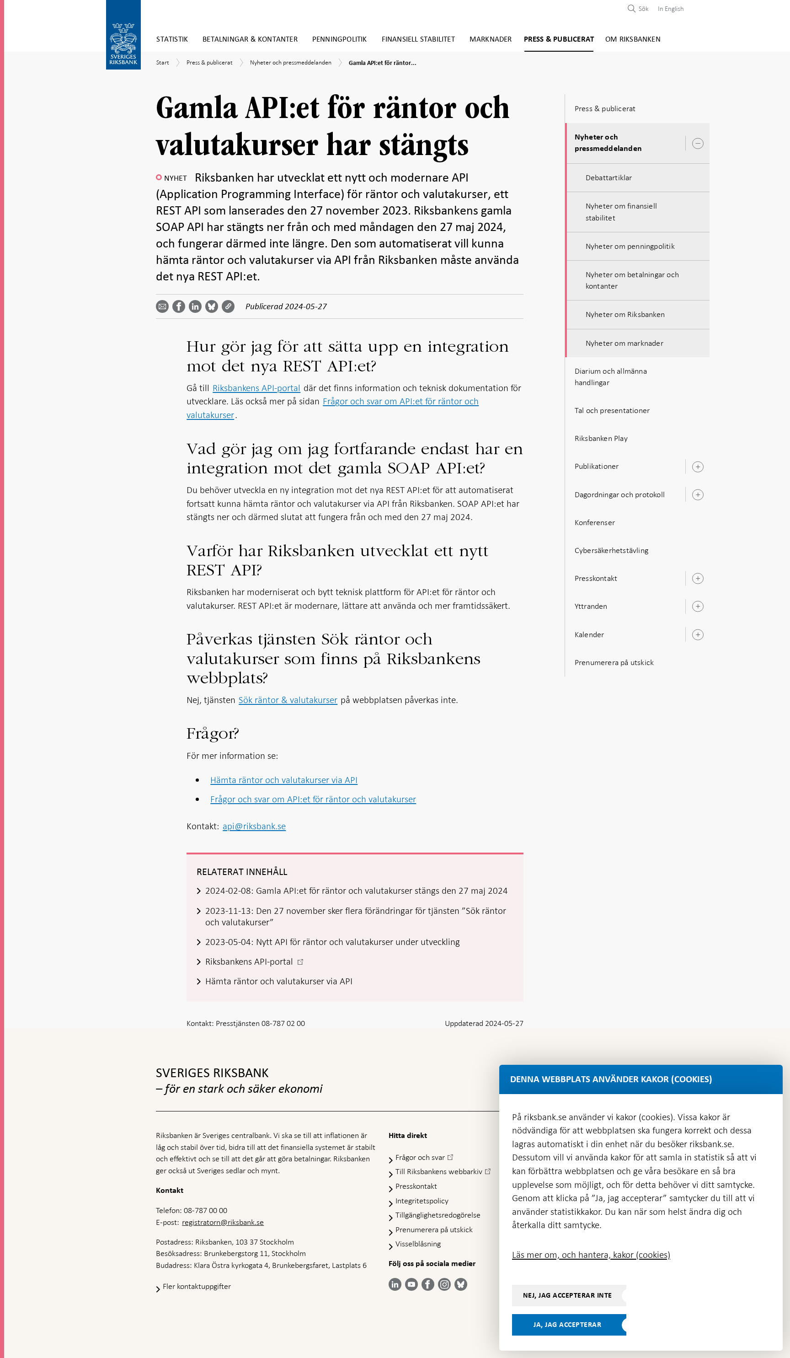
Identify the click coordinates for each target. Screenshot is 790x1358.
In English (671, 9)
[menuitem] (668, 8)
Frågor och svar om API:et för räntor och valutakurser (313, 799)
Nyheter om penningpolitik (630, 246)
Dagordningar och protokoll (620, 494)
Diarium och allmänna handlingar (611, 376)
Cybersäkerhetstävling (611, 550)
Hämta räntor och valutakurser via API (284, 780)
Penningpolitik (339, 39)
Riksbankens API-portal (256, 388)
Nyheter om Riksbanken (625, 314)
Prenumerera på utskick (614, 662)
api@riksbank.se (254, 826)
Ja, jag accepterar (567, 1324)
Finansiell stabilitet (418, 39)
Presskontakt (596, 578)
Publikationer (597, 466)
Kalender (589, 634)
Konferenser (595, 522)
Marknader (491, 39)
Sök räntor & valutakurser (288, 700)
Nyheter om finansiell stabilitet (621, 211)
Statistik (172, 39)
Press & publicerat (559, 39)
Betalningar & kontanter (250, 39)
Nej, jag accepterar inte (567, 1295)
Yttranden (591, 606)
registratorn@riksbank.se (223, 1222)
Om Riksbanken (633, 39)
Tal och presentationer (612, 410)
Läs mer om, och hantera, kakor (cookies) (591, 1255)
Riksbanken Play (601, 438)
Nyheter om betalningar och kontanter (632, 280)
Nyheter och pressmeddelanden (608, 143)
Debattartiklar (609, 177)
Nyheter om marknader (624, 343)
